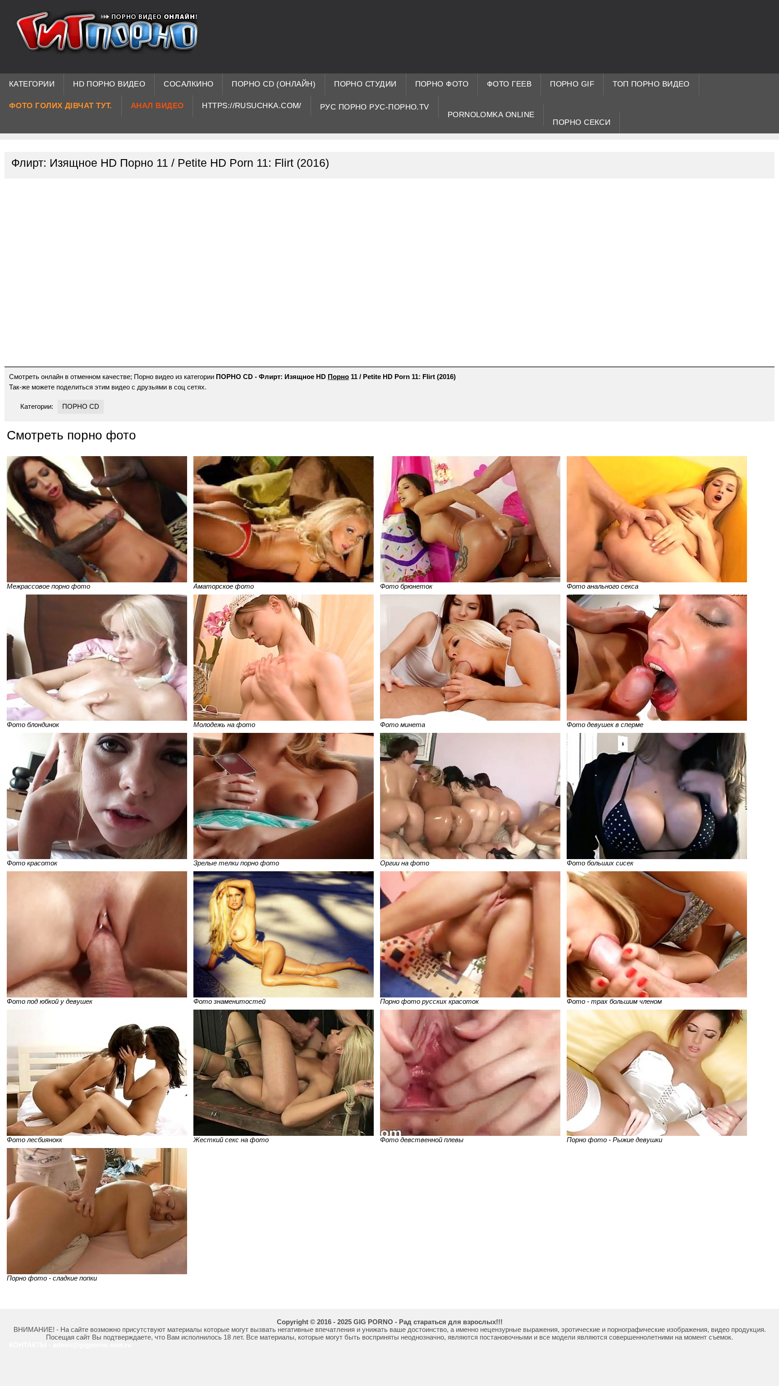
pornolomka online (491, 114)
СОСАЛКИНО (188, 84)
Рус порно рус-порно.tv (374, 107)
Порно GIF (572, 84)
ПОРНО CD (80, 406)
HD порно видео (109, 84)
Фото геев (509, 84)
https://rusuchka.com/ (251, 105)
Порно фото (442, 84)
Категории (32, 84)
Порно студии (365, 84)
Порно (338, 376)
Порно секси (581, 122)
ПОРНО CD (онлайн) (274, 84)
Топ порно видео (651, 84)
